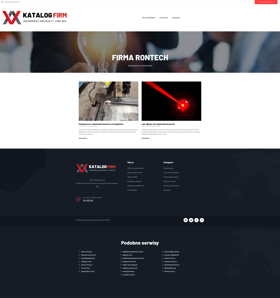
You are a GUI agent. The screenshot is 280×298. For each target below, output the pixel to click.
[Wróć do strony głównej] (35, 17)
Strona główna (148, 17)
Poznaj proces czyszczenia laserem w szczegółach (101, 124)
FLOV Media (105, 220)
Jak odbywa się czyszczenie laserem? (158, 124)
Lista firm (163, 17)
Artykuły (176, 17)
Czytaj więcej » (83, 138)
